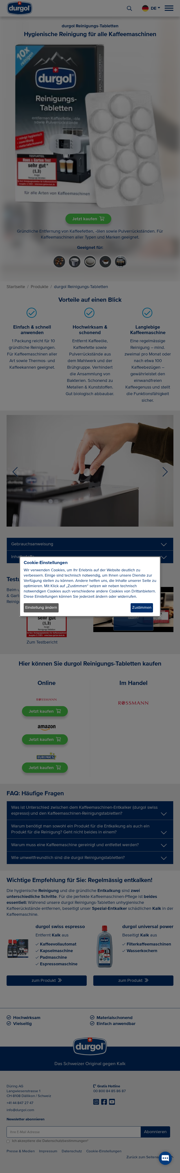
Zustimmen (141, 608)
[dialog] (90, 586)
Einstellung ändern (41, 608)
